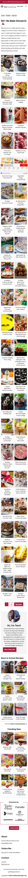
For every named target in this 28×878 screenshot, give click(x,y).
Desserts (14, 15)
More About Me (9, 649)
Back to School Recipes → (19, 724)
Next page (19, 604)
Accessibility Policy (6, 843)
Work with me (5, 864)
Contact (3, 862)
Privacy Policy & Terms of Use (10, 841)
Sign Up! (3, 853)
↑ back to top (14, 828)
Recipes (8, 15)
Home (3, 15)
